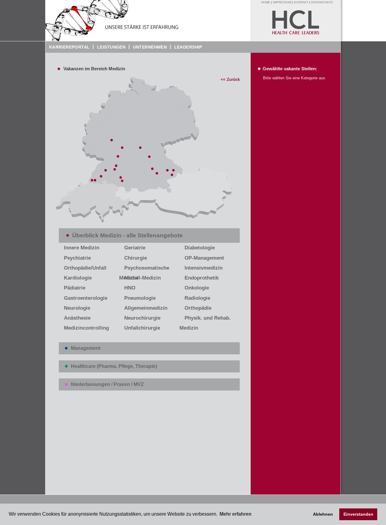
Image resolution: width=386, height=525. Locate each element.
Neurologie (77, 308)
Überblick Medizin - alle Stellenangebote (127, 235)
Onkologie (197, 288)
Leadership (186, 47)
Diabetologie (200, 248)
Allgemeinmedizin (145, 308)
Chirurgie (135, 258)
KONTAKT (301, 2)
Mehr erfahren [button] (236, 514)
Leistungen (111, 47)
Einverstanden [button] (358, 514)
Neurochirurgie (142, 318)
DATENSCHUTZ (322, 2)
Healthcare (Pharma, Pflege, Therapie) (114, 366)
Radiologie (197, 298)
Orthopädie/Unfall (85, 268)
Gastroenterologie (85, 298)
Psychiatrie (77, 258)
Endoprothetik (202, 278)
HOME (265, 2)
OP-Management (204, 258)
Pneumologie (140, 298)
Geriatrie (134, 248)
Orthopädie (198, 308)
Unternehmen (148, 47)
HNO (129, 288)
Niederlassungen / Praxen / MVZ (107, 384)
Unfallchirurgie (142, 328)
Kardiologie (78, 278)
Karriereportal (68, 47)
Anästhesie (77, 318)
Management (85, 348)
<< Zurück (230, 79)
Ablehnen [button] (323, 514)
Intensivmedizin (204, 268)
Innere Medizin (81, 248)
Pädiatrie (74, 288)
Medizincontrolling (86, 328)
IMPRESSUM (282, 2)
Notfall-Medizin (142, 278)
